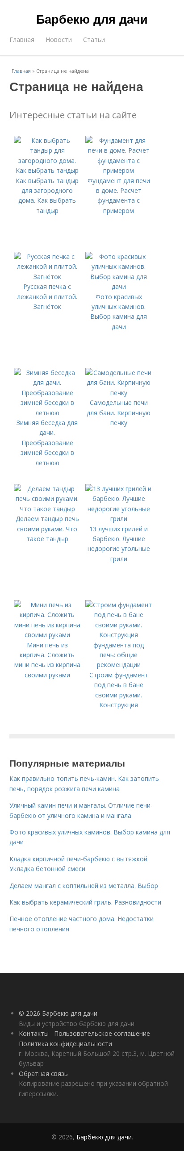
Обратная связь (43, 1073)
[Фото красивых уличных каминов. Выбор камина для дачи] (118, 286)
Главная (21, 39)
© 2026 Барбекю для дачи (58, 1013)
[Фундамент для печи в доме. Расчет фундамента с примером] (118, 170)
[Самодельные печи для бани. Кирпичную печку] (118, 392)
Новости (59, 39)
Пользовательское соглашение (102, 1033)
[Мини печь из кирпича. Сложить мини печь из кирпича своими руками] (47, 634)
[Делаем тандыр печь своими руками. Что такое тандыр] (47, 509)
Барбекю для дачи (92, 18)
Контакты (34, 1033)
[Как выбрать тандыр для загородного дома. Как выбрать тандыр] (47, 170)
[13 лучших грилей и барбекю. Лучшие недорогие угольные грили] (118, 518)
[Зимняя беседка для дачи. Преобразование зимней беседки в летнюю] (47, 413)
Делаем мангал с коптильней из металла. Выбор (83, 885)
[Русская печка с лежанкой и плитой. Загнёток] (47, 276)
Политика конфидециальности (65, 1043)
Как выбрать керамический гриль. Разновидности (85, 902)
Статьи (94, 39)
